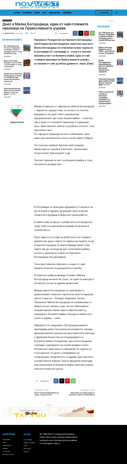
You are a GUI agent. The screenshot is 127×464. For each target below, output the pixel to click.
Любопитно (7, 20)
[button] (116, 13)
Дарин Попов (9, 33)
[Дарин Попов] (17, 111)
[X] (80, 33)
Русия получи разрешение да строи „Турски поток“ (46, 394)
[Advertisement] (64, 86)
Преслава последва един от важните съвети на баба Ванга (82, 394)
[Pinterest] (86, 33)
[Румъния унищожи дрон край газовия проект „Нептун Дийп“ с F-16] (26, 90)
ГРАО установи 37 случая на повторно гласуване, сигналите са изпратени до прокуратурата (106, 97)
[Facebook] (75, 33)
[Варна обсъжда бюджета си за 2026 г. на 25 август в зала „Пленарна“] (26, 62)
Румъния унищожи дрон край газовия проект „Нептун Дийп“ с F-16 (12, 91)
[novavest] (70, 4)
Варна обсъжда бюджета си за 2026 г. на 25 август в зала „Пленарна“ (13, 63)
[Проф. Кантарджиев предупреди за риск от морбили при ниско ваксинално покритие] (26, 75)
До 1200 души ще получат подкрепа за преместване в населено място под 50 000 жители (13, 50)
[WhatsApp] (92, 33)
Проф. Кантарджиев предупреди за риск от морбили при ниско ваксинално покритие (13, 77)
